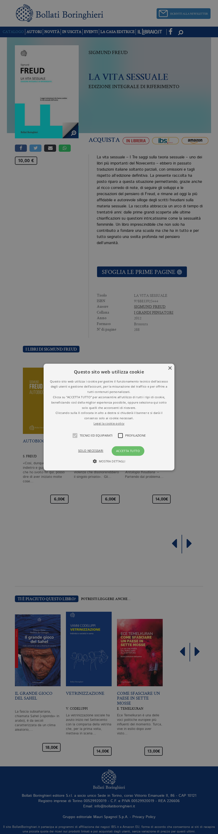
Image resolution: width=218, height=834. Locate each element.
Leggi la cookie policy (109, 423)
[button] (109, 417)
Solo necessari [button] (90, 451)
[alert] (109, 417)
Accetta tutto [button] (128, 451)
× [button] (170, 368)
